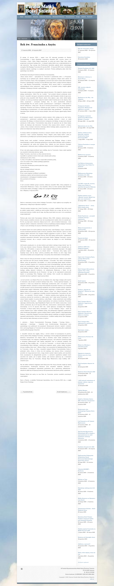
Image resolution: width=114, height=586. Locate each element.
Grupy (78, 16)
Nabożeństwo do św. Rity (85, 126)
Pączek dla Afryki (26, 391)
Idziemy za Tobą (82, 479)
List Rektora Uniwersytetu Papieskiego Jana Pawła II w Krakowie (86, 165)
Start (21, 16)
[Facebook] (22, 569)
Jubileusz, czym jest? (84, 544)
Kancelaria (28, 16)
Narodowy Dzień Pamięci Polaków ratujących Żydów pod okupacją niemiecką (85, 518)
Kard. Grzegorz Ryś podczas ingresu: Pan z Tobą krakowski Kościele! (86, 270)
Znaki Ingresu (82, 281)
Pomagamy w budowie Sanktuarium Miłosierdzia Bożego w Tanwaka (85, 117)
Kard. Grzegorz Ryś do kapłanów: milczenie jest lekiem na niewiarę (85, 313)
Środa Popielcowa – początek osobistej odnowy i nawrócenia (86, 217)
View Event (24, 38)
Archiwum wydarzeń (83, 562)
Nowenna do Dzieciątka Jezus (86, 537)
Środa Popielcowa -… (63, 391)
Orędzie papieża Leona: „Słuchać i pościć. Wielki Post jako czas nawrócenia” (86, 197)
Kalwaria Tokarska (45, 16)
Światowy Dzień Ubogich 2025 (86, 371)
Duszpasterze (70, 16)
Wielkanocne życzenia (84, 154)
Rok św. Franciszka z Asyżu (86, 48)
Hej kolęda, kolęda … (84, 330)
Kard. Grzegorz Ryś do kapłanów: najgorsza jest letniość (85, 303)
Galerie (83, 16)
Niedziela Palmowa (58, 16)
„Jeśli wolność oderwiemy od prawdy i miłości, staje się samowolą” (86, 382)
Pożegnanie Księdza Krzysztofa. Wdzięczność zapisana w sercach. (85, 107)
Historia (35, 16)
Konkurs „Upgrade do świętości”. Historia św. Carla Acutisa (86, 291)
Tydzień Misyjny (82, 390)
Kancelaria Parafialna (84, 57)
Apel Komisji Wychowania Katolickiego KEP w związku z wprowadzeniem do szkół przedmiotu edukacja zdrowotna (86, 435)
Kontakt (89, 16)
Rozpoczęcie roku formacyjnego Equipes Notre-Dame (86, 411)
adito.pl (92, 579)
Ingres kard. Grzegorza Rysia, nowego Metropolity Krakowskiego (86, 258)
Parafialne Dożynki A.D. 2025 (86, 447)
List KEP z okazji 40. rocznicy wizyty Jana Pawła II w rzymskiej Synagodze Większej (86, 185)
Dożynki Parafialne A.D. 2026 (86, 68)
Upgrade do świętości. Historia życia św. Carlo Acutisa (84, 355)
